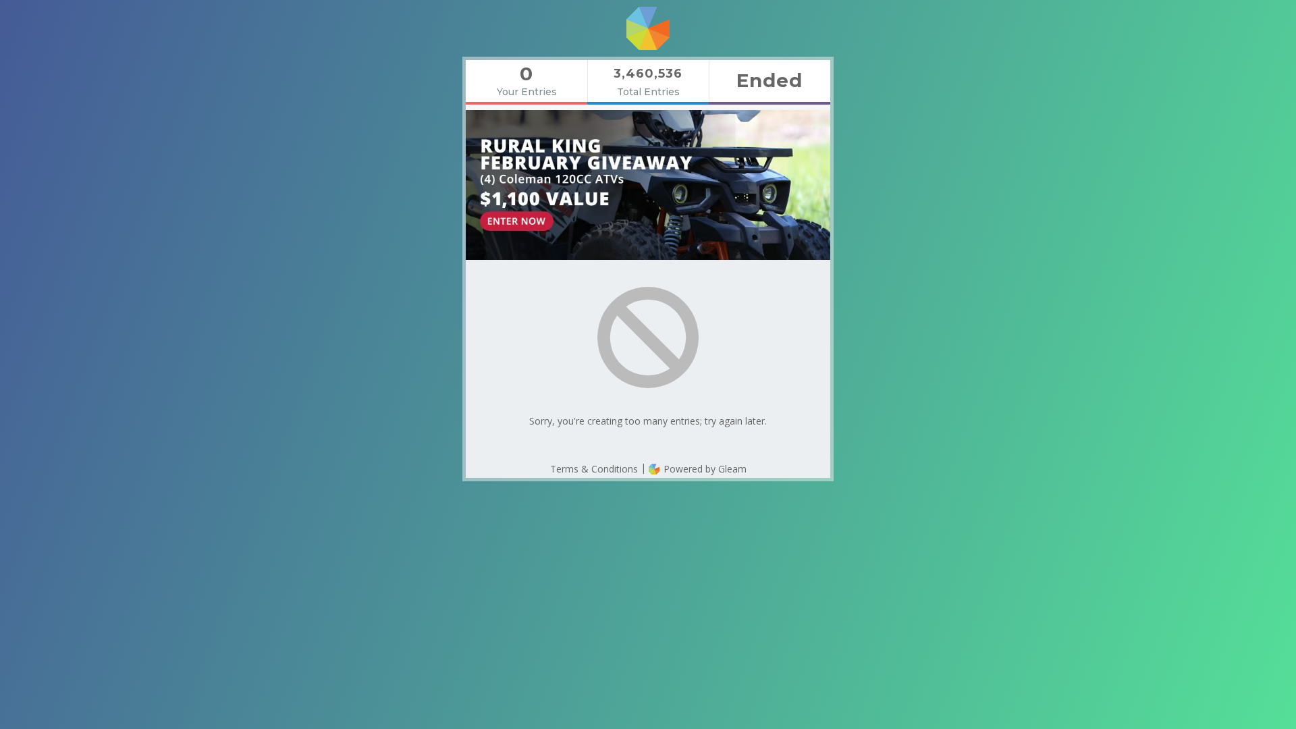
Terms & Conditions (594, 468)
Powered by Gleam (704, 468)
